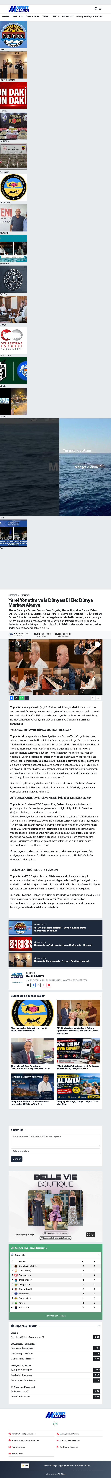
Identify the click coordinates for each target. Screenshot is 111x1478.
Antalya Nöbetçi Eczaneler (23, 1434)
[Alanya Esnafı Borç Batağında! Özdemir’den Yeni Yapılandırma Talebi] (32, 1051)
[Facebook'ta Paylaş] (11, 698)
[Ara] (96, 9)
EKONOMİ (67, 16)
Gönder (17, 1159)
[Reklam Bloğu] (56, 1206)
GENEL (5, 16)
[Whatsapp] (55, 1424)
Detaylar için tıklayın (55, 1316)
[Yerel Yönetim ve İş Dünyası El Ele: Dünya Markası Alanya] (56, 667)
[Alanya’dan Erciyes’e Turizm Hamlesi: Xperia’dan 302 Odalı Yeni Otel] (32, 1086)
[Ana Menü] (100, 9)
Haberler (13, 595)
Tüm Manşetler (18, 1447)
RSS (26, 1466)
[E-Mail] (28, 985)
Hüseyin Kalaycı (35, 976)
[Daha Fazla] (27, 698)
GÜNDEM (17, 16)
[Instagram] (43, 985)
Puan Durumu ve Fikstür (70, 1440)
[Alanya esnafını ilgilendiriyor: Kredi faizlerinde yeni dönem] (32, 1013)
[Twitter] (38, 985)
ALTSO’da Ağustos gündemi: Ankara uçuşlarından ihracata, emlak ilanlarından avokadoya (77, 1030)
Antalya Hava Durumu (69, 1434)
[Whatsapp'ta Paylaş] (21, 698)
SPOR (45, 16)
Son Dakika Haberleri (69, 1447)
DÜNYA (55, 16)
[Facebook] (33, 985)
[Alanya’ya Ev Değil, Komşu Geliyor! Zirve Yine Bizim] (78, 1086)
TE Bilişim (62, 1474)
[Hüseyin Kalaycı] (17, 978)
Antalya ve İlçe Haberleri (89, 16)
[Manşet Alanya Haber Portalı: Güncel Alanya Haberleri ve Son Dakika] (19, 9)
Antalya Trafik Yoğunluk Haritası (25, 1440)
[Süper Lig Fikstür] (99, 1326)
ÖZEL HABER (32, 16)
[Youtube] (48, 985)
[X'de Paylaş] (16, 698)
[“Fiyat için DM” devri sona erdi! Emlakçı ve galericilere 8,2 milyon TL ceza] (78, 1051)
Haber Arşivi (17, 1454)
